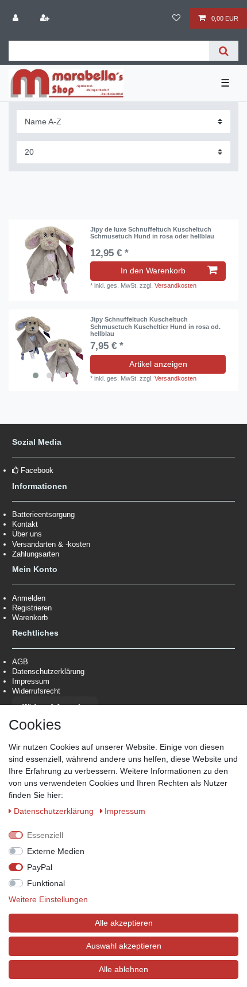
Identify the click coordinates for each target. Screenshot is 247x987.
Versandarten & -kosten (51, 544)
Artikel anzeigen (158, 364)
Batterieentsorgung (43, 514)
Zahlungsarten (35, 554)
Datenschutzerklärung (48, 671)
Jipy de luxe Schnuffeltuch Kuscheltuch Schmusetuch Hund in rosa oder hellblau (152, 233)
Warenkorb (30, 617)
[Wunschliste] (176, 18)
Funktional (46, 883)
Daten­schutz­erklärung (55, 811)
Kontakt (25, 524)
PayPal (39, 867)
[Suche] (223, 51)
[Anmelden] (16, 18)
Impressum (30, 681)
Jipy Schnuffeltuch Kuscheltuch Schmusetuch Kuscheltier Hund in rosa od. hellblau (155, 326)
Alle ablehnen (123, 969)
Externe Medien (55, 851)
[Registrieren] (45, 18)
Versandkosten (175, 285)
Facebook (37, 470)
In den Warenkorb (153, 270)
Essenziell (45, 835)
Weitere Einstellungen (48, 899)
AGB (20, 661)
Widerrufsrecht (36, 691)
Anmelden (28, 598)
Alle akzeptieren (124, 922)
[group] (49, 350)
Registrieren (32, 608)
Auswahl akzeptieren (123, 945)
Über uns (27, 534)
